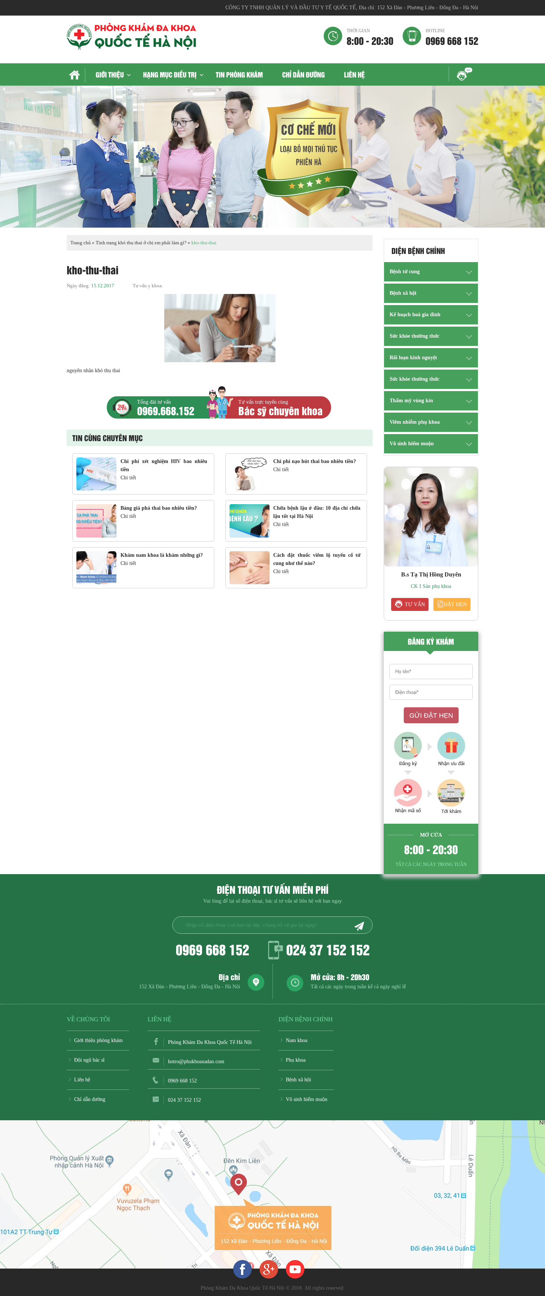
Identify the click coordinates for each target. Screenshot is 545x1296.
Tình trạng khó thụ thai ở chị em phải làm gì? (141, 242)
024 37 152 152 (328, 949)
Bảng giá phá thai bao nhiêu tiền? (158, 508)
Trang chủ (80, 242)
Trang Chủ (76, 75)
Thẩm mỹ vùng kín (411, 400)
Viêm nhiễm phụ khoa (415, 422)
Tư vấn (415, 604)
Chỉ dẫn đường (303, 74)
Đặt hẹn (455, 604)
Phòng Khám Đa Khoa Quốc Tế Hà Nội (210, 1042)
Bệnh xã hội (403, 293)
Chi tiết (128, 477)
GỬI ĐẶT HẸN (431, 715)
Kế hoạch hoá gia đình (415, 314)
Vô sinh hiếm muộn (412, 443)
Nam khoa (296, 1040)
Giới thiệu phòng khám (98, 1040)
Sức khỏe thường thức (414, 336)
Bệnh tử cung (405, 271)
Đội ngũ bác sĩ (89, 1060)
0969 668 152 (452, 36)
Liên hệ (354, 74)
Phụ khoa (295, 1060)
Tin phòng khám (239, 74)
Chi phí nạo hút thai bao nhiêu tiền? (314, 461)
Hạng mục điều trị (169, 74)
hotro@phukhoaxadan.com (196, 1061)
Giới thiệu (110, 74)
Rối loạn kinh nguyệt (413, 357)
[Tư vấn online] (268, 1269)
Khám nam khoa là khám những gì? (161, 555)
